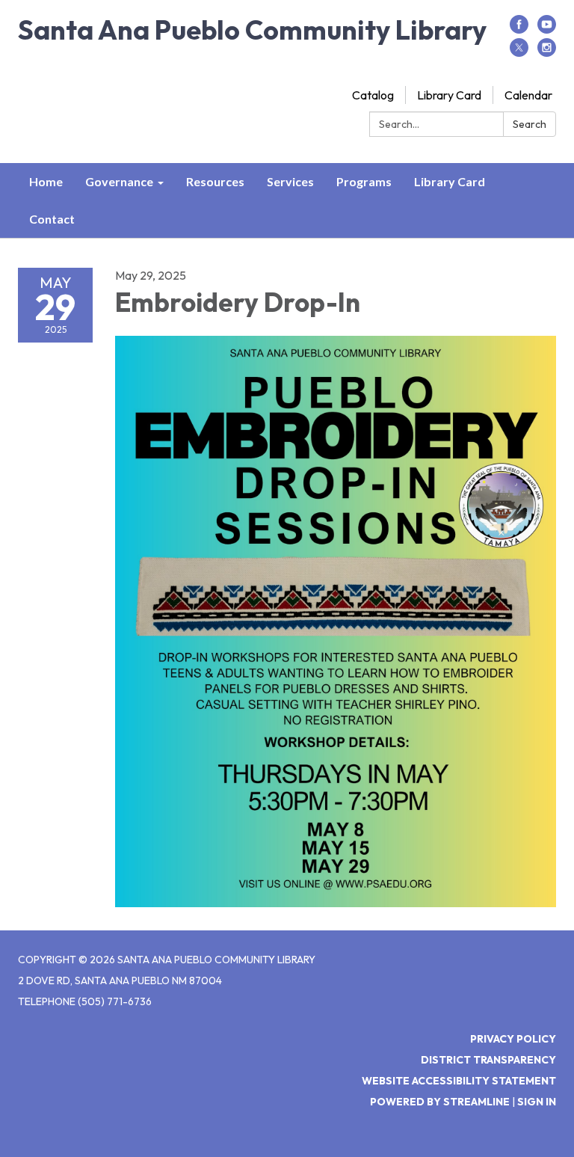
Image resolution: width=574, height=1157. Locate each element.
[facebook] (519, 29)
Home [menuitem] (46, 181)
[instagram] (546, 52)
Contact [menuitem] (52, 219)
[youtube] (546, 29)
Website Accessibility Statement (459, 1080)
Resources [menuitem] (215, 181)
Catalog (373, 95)
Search (529, 124)
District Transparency (488, 1060)
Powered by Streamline (440, 1101)
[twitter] (519, 52)
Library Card (449, 95)
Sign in (536, 1101)
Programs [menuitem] (364, 181)
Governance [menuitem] (119, 181)
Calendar (528, 95)
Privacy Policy (513, 1039)
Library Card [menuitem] (449, 181)
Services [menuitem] (290, 181)
